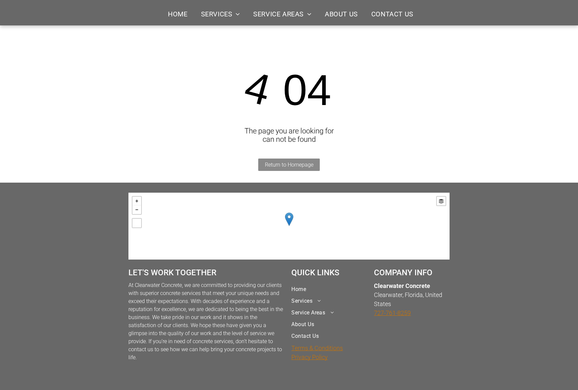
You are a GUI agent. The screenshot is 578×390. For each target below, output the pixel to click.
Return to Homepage (289, 165)
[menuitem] (177, 14)
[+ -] (289, 226)
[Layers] (441, 201)
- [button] (136, 209)
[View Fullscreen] (136, 223)
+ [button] (136, 201)
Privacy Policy (309, 357)
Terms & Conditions (317, 348)
